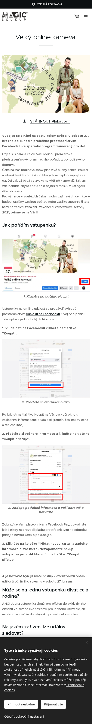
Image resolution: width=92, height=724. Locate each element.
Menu (85, 16)
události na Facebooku (43, 314)
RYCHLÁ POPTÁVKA (49, 4)
